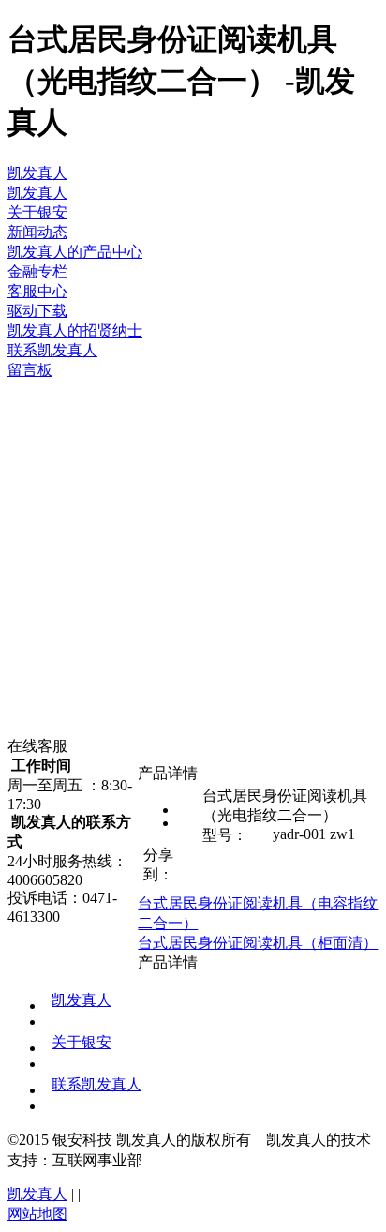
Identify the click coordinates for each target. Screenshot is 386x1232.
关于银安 (81, 1042)
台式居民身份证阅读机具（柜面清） (258, 943)
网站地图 (37, 1214)
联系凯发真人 (96, 1084)
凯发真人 (37, 173)
